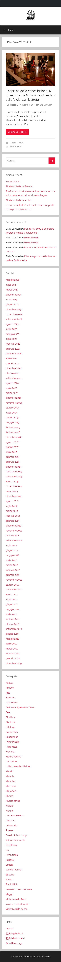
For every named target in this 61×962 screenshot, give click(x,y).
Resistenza (11, 845)
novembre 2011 (14, 579)
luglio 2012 (11, 545)
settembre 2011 (14, 589)
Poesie (9, 830)
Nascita (9, 805)
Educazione (12, 737)
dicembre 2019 (13, 397)
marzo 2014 (12, 491)
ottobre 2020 (12, 373)
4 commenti (15, 146)
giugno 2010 (12, 633)
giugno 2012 (12, 550)
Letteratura (11, 761)
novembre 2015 (14, 471)
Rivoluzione (12, 855)
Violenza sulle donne (16, 909)
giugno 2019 (12, 417)
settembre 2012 (14, 540)
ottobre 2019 (12, 407)
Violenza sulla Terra (16, 899)
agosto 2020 (12, 383)
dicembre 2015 (13, 466)
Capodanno (12, 702)
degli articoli (14, 933)
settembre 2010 (14, 629)
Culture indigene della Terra (20, 707)
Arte (8, 692)
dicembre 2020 (13, 368)
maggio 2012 (12, 555)
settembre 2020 (14, 378)
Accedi (9, 928)
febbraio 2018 (13, 432)
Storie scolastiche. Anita (18, 200)
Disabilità (10, 722)
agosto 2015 (12, 481)
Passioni (10, 820)
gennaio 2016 (13, 461)
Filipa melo (11, 746)
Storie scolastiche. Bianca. (19, 186)
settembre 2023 (14, 319)
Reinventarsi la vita (15, 840)
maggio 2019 (12, 422)
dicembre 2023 (13, 309)
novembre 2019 (14, 402)
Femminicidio (12, 742)
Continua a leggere (17, 132)
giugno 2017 (12, 447)
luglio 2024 (11, 299)
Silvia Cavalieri (45, 105)
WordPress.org (14, 943)
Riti (7, 850)
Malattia (10, 776)
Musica (13, 142)
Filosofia (10, 751)
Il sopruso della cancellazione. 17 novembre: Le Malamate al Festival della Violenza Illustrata (30, 95)
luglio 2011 (11, 599)
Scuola (9, 864)
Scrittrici (10, 860)
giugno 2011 (12, 604)
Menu (11, 29)
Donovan (45, 956)
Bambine (10, 697)
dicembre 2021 (13, 353)
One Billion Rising (14, 815)
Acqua (9, 683)
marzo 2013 (12, 511)
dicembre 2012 (13, 525)
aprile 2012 (11, 560)
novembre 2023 (14, 314)
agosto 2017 (12, 442)
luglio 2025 (11, 284)
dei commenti (15, 938)
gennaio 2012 (12, 575)
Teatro (20, 142)
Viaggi (9, 894)
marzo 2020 (12, 393)
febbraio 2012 (13, 570)
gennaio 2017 (12, 457)
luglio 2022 (11, 339)
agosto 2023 (12, 324)
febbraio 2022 (13, 343)
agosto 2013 (12, 501)
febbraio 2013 (13, 515)
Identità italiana (13, 756)
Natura (9, 810)
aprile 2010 (11, 643)
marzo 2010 (12, 648)
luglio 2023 (11, 329)
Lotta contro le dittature (18, 766)
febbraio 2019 (13, 427)
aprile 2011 (11, 614)
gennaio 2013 (12, 520)
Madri (9, 771)
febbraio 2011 (13, 619)
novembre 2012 (14, 530)
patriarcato (11, 825)
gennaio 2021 (12, 363)
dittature (10, 727)
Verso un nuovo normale (19, 889)
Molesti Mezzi (31, 237)
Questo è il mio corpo (17, 835)
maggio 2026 (12, 279)
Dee (8, 712)
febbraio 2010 (13, 653)
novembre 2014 (14, 486)
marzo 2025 (12, 289)
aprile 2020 (11, 388)
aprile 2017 (11, 452)
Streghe (10, 874)
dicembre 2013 (13, 496)
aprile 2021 (11, 358)
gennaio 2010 (13, 658)
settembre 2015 (14, 476)
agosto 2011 (12, 594)
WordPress (29, 956)
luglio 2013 (11, 506)
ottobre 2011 (12, 584)
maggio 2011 (12, 609)
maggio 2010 (12, 638)
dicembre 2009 (14, 663)
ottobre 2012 (12, 535)
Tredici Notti (12, 884)
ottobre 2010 (12, 624)
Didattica (10, 717)
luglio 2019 (11, 412)
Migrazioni (11, 791)
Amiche (10, 687)
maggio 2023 (12, 334)
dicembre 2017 (13, 437)
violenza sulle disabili (17, 904)
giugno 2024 (12, 304)
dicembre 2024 (13, 294)
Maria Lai (10, 781)
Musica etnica (13, 801)
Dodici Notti (12, 732)
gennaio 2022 (12, 348)
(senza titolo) (12, 181)
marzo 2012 (12, 565)
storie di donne (13, 869)
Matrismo (11, 786)
